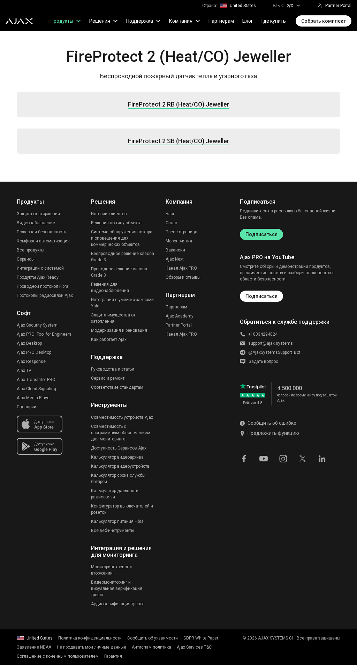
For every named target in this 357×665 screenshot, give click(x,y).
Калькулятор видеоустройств (120, 466)
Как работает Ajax (109, 339)
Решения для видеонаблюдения (110, 287)
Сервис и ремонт (107, 378)
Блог (247, 21)
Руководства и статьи (112, 369)
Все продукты (30, 250)
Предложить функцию (273, 433)
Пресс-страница (181, 231)
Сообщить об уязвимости (152, 638)
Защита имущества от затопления (113, 318)
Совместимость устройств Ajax (122, 417)
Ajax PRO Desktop (34, 352)
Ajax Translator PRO (36, 379)
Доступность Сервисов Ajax (118, 448)
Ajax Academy (179, 316)
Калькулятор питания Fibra (117, 521)
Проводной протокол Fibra (42, 286)
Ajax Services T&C (194, 647)
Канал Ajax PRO (181, 268)
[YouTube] (263, 458)
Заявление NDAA (34, 647)
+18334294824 (263, 334)
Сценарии (26, 406)
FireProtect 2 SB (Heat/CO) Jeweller (178, 141)
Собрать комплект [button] (323, 21)
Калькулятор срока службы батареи (118, 478)
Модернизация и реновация (119, 330)
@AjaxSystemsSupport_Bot (274, 352)
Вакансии (175, 250)
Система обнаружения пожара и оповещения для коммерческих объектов (121, 238)
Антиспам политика (151, 647)
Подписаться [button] (261, 296)
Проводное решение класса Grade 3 (119, 272)
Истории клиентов (109, 213)
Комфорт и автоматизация (43, 241)
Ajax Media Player (34, 397)
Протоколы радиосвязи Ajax (45, 295)
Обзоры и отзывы (183, 277)
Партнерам (221, 21)
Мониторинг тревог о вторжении (111, 570)
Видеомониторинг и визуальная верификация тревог (116, 588)
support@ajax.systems (270, 343)
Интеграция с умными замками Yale (122, 302)
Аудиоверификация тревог (117, 603)
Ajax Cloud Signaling (36, 388)
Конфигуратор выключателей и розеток (122, 509)
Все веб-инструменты (112, 530)
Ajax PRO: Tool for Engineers (44, 334)
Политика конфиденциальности (90, 638)
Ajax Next (175, 259)
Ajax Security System (37, 325)
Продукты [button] (62, 21)
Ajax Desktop (29, 343)
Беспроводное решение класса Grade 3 (122, 256)
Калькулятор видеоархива (117, 457)
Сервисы (26, 259)
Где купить (273, 21)
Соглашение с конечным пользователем (58, 656)
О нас (171, 222)
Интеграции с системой (40, 268)
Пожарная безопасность (41, 231)
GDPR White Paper (200, 638)
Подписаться (261, 234)
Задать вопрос (263, 361)
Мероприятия (179, 241)
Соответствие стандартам (117, 387)
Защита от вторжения (38, 213)
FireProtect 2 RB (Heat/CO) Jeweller (178, 104)
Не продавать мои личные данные (91, 647)
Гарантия (113, 656)
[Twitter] (302, 458)
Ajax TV (24, 370)
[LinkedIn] (322, 458)
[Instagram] (283, 458)
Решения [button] (99, 21)
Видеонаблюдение (36, 222)
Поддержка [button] (139, 21)
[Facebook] (244, 458)
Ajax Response (31, 361)
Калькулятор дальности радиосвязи (114, 493)
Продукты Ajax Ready (38, 277)
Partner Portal (179, 325)
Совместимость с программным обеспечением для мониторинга (120, 432)
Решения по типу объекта (116, 222)
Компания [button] (180, 21)
